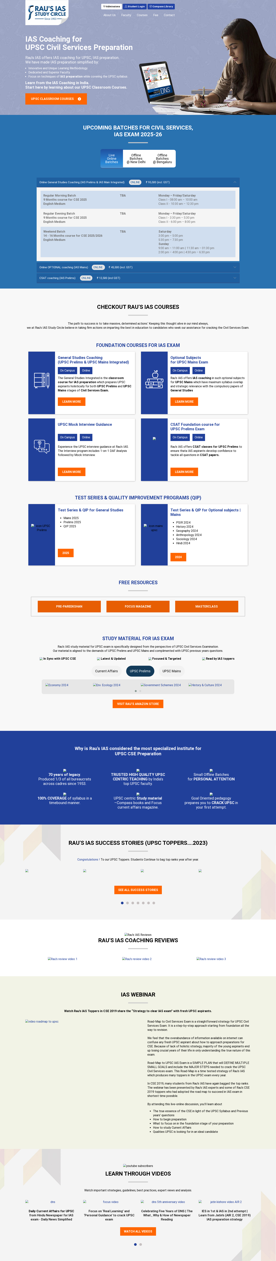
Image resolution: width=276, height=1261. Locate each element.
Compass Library (162, 6)
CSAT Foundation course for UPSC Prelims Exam (195, 426)
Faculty (126, 15)
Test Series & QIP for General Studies (90, 510)
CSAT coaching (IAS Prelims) (79, 278)
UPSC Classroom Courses (52, 99)
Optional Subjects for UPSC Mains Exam (189, 359)
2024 (178, 557)
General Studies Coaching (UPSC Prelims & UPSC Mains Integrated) (93, 359)
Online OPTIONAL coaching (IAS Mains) (86, 267)
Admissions (113, 6)
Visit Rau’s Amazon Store (138, 704)
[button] (135, 691)
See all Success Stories (138, 890)
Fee (155, 15)
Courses (142, 15)
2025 (65, 553)
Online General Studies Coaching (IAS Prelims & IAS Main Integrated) (104, 182)
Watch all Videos (138, 1231)
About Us (109, 15)
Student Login (136, 6)
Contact (169, 15)
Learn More (71, 401)
